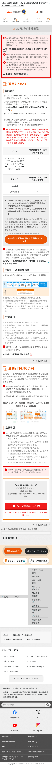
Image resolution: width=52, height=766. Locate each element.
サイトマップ (33, 746)
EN (41, 12)
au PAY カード (9, 656)
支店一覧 (34, 688)
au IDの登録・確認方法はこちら (15, 74)
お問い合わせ (33, 757)
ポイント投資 (9, 661)
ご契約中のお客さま (36, 621)
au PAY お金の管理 (11, 671)
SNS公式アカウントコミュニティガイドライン (12, 758)
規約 (3, 746)
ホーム (5, 635)
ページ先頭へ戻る (40, 360)
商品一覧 (16, 635)
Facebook (14, 717)
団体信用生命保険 (36, 594)
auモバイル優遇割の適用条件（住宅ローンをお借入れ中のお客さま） (24, 262)
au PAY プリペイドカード (38, 656)
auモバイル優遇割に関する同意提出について (25, 239)
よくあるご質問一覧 (10, 538)
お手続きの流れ (36, 601)
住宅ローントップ (11, 596)
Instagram (37, 730)
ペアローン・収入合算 (37, 588)
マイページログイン (37, 551)
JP (37, 12)
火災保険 (35, 616)
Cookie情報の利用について (38, 751)
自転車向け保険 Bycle (36, 666)
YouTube (14, 730)
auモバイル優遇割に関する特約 (16, 354)
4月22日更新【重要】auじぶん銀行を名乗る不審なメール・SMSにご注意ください (24, 4)
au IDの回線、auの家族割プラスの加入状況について (26, 108)
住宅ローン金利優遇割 (14, 639)
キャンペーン (38, 21)
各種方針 (31, 741)
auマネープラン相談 (11, 666)
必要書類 (35, 606)
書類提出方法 (36, 611)
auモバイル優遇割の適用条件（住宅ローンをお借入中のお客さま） (25, 50)
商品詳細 (35, 576)
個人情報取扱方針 (8, 741)
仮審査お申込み (12, 551)
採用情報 (31, 736)
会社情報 (5, 736)
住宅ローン (28, 635)
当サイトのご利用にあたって (12, 751)
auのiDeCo (32, 661)
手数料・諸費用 (36, 581)
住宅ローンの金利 (37, 571)
